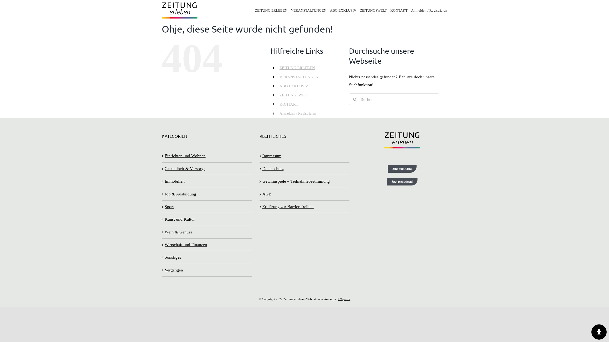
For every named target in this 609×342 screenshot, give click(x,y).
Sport (169, 206)
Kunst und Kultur (180, 219)
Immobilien (175, 181)
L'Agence (344, 299)
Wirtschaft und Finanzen (186, 244)
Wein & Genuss (178, 232)
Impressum (271, 155)
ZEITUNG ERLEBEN (297, 68)
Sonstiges (173, 257)
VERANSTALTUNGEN (299, 77)
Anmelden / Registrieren (298, 113)
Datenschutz (273, 168)
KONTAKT (289, 104)
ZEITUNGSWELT (294, 95)
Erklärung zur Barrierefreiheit (288, 206)
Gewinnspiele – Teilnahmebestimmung (296, 181)
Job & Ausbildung (180, 194)
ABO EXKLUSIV (294, 86)
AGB (266, 194)
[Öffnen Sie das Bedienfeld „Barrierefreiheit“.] (599, 332)
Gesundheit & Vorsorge (185, 168)
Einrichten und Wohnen (185, 155)
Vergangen (174, 270)
